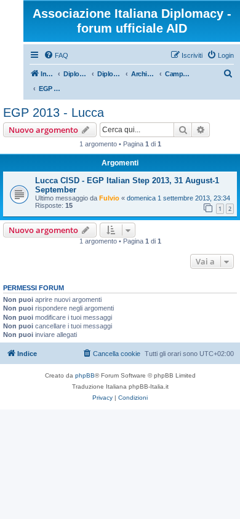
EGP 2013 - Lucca (53, 112)
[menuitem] (56, 55)
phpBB (85, 375)
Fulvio (109, 198)
